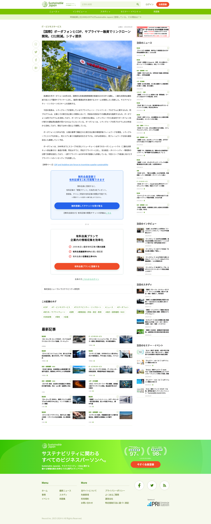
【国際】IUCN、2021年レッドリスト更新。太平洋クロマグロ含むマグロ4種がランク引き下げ (152, 141)
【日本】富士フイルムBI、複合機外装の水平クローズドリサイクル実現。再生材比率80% (152, 106)
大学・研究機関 (93, 381)
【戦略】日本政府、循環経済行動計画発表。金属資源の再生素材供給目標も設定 (157, 331)
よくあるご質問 (112, 494)
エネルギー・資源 (141, 92)
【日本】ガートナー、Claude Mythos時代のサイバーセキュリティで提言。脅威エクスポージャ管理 (152, 185)
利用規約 (85, 498)
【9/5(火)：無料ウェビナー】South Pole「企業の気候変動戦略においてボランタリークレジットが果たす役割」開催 (157, 372)
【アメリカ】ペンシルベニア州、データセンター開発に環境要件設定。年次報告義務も (103, 340)
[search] (137, 4)
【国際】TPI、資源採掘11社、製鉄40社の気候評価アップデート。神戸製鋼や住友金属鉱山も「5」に (152, 151)
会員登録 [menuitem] (163, 4)
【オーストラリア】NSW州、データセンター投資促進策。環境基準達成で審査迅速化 (103, 370)
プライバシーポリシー (115, 490)
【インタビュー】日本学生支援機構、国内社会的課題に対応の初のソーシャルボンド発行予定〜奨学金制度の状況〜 (157, 241)
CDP (46, 307)
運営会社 (109, 498)
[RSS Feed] (164, 485)
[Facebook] (139, 485)
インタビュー (79, 11)
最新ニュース (65, 490)
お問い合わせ (87, 502)
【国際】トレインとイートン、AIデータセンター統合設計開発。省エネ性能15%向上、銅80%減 (103, 401)
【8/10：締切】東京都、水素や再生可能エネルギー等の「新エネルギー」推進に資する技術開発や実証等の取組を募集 (157, 352)
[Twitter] (152, 485)
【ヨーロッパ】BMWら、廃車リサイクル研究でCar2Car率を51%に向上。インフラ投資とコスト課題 (56, 401)
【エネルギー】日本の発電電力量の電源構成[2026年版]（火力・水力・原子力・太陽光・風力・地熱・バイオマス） (157, 322)
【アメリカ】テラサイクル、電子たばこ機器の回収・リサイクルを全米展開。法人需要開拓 (56, 417)
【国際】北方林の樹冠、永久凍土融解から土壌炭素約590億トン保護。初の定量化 (152, 85)
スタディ (104, 11)
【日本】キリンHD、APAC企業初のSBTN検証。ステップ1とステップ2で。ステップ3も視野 (153, 129)
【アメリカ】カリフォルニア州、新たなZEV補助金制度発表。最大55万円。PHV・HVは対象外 (56, 355)
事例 (44, 494)
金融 (66, 316)
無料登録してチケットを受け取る (87, 205)
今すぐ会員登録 (145, 464)
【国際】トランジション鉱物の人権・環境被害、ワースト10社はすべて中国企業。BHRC (152, 95)
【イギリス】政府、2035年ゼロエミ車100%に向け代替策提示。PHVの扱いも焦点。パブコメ (103, 354)
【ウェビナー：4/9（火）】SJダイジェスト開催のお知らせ (156, 361)
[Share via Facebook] (35, 59)
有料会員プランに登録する (87, 266)
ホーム (45, 490)
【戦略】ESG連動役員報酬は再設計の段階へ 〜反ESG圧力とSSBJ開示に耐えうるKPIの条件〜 (157, 302)
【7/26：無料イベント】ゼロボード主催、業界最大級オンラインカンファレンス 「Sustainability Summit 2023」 (157, 391)
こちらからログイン (90, 279)
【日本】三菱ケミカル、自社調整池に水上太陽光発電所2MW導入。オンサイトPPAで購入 (152, 118)
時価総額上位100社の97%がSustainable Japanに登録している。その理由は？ (105, 17)
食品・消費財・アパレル (143, 125)
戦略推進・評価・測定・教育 (90, 312)
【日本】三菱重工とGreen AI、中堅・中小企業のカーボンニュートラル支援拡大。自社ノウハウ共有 (152, 63)
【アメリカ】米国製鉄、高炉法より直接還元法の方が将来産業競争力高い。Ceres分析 (152, 51)
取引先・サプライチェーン (54, 312)
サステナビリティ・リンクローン (88, 307)
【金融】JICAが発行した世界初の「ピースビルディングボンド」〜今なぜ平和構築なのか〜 (157, 231)
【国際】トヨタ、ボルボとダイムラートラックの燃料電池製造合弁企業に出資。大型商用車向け (152, 163)
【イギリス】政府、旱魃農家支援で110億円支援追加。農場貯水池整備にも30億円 (103, 416)
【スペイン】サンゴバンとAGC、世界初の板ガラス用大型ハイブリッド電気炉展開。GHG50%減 (152, 197)
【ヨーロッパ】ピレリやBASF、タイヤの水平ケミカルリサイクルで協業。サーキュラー (56, 340)
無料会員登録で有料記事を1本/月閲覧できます (87, 178)
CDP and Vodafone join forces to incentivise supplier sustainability (81, 164)
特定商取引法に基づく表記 (117, 502)
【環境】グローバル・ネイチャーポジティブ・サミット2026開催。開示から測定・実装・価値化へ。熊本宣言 (157, 291)
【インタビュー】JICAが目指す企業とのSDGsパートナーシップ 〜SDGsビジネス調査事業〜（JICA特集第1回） (157, 259)
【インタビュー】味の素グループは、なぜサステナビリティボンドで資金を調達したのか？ (157, 269)
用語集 (156, 11)
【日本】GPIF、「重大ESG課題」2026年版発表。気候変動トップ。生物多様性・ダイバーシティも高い (153, 174)
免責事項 (85, 494)
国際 (72, 312)
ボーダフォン (123, 307)
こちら (108, 212)
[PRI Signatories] (158, 503)
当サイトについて (89, 490)
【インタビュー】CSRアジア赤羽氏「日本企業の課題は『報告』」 (157, 250)
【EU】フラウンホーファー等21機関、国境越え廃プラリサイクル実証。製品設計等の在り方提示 (103, 386)
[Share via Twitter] (35, 52)
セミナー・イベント (130, 11)
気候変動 (47, 316)
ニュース (53, 11)
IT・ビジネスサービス (51, 26)
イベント (46, 498)
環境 (58, 316)
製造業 (44, 336)
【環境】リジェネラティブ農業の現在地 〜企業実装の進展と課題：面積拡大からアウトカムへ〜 (157, 312)
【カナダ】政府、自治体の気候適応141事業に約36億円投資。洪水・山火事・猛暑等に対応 (56, 385)
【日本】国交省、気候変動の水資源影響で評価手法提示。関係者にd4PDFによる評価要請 (56, 370)
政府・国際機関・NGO (115, 312)
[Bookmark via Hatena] (35, 67)
